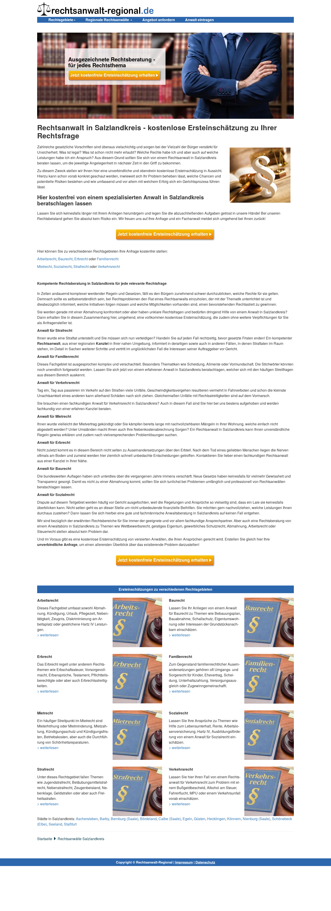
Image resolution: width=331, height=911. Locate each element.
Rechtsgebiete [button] (60, 19)
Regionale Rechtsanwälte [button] (108, 19)
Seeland (55, 824)
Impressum (184, 862)
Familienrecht (107, 258)
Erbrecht (81, 258)
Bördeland (148, 818)
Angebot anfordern (158, 19)
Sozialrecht (63, 266)
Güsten (199, 818)
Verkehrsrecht (109, 266)
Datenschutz (205, 862)
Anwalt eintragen (199, 19)
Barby (104, 818)
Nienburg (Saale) (256, 818)
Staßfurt (70, 824)
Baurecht (65, 258)
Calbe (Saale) (170, 818)
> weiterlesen (48, 634)
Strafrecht (81, 266)
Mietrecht (44, 266)
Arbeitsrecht (46, 258)
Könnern (234, 818)
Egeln (187, 818)
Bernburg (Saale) (124, 818)
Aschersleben (87, 818)
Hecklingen (216, 818)
